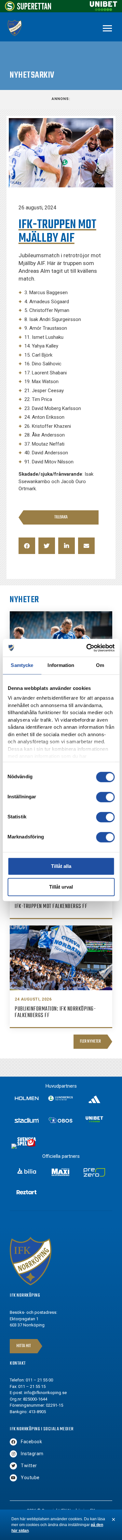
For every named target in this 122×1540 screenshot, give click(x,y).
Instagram (32, 1453)
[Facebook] (13, 1442)
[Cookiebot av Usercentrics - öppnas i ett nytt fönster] (87, 648)
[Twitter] (13, 1465)
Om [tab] (100, 665)
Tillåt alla (61, 866)
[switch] (105, 797)
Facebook (31, 1441)
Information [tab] (60, 665)
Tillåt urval (61, 887)
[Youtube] (13, 1477)
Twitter (29, 1465)
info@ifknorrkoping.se (45, 1392)
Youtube (30, 1477)
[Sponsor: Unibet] (103, 9)
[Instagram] (13, 1453)
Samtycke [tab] (22, 665)
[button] (27, 545)
